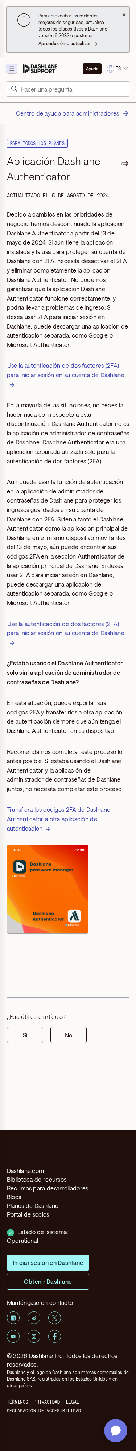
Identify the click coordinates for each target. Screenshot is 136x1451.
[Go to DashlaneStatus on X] (54, 1317)
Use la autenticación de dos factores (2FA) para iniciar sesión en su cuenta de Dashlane (65, 370)
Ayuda (92, 68)
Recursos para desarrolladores (47, 1188)
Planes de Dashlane (32, 1205)
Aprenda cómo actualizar (64, 43)
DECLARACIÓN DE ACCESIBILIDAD (44, 1410)
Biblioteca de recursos (37, 1179)
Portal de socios (28, 1214)
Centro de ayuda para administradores (67, 113)
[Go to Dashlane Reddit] (34, 1317)
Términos (17, 1401)
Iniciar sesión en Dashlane (48, 1262)
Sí (25, 1035)
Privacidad (47, 1401)
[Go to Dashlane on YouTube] (13, 1336)
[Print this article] (124, 164)
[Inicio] (40, 68)
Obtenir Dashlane (48, 1281)
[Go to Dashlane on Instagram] (34, 1336)
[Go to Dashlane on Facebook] (54, 1336)
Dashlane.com (25, 1170)
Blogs (14, 1196)
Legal (72, 1401)
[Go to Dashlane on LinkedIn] (13, 1317)
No (68, 1035)
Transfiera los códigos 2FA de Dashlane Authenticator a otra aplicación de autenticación (58, 818)
